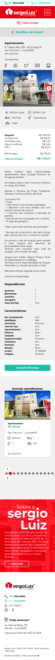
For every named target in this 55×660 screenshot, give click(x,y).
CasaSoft (16, 655)
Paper (35, 655)
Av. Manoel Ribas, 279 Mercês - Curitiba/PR (16, 627)
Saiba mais (17, 563)
